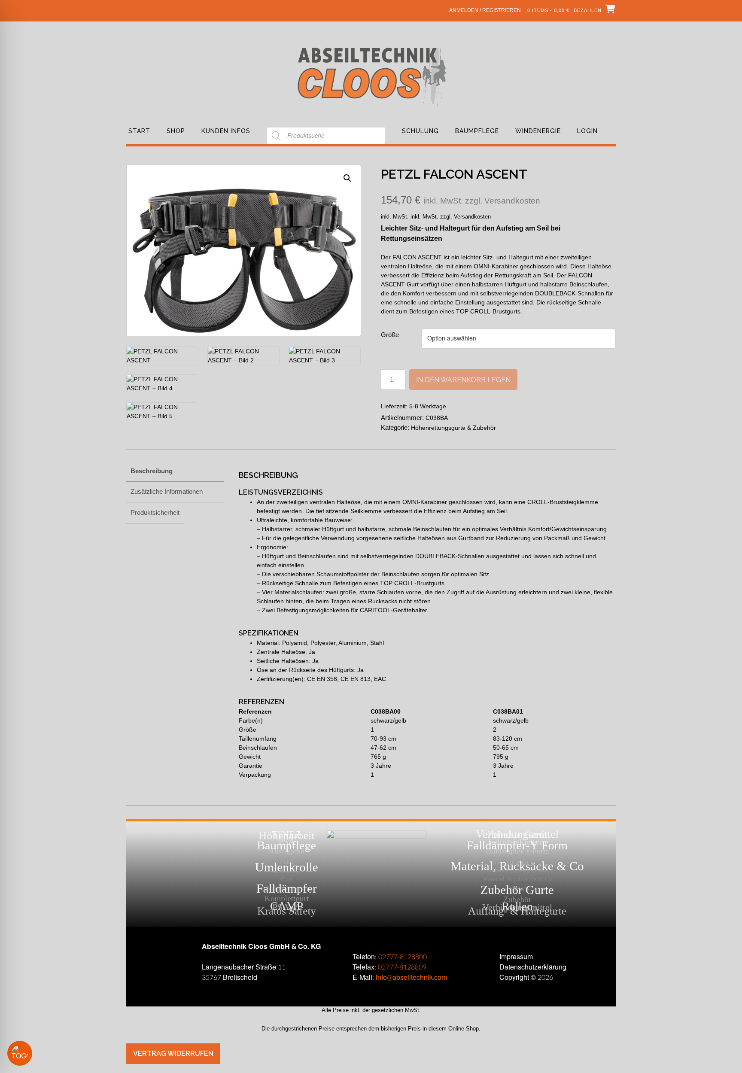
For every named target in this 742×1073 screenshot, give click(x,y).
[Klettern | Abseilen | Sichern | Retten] (371, 76)
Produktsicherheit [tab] (155, 512)
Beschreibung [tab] (152, 470)
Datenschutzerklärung (532, 967)
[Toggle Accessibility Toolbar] (32, 1053)
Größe (390, 334)
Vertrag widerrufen (173, 1053)
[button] (347, 178)
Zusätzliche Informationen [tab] (167, 491)
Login (587, 131)
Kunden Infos (225, 131)
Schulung (420, 131)
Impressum (516, 957)
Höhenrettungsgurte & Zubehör (453, 427)
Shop (176, 131)
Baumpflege (477, 131)
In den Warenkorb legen (463, 380)
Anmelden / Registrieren (485, 10)
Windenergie (538, 131)
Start (139, 131)
